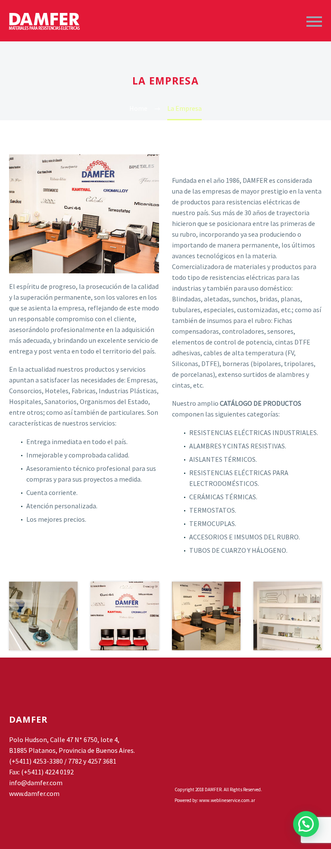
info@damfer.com (35, 782)
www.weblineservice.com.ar (227, 800)
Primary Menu (314, 21)
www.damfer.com (34, 793)
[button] (306, 824)
